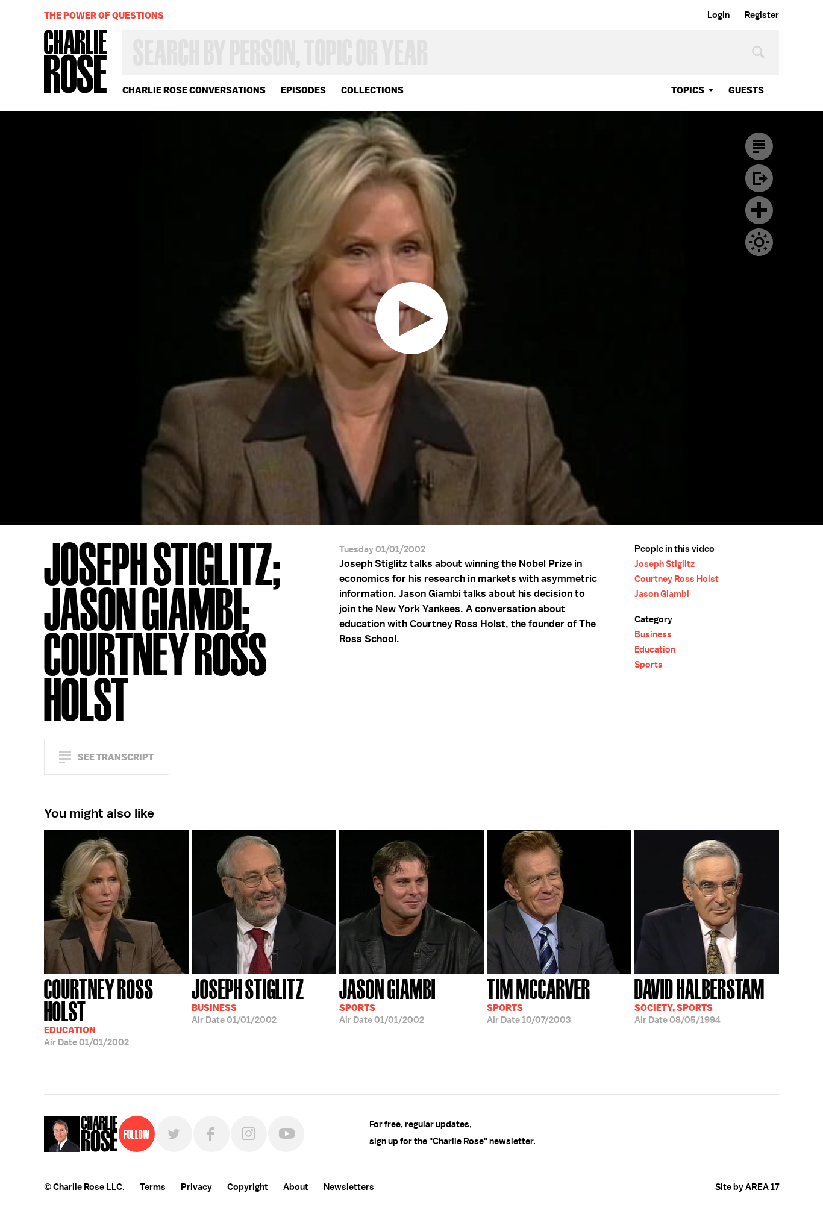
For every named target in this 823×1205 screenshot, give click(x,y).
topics (687, 90)
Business (653, 634)
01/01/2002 (99, 1011)
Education (654, 649)
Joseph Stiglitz (664, 564)
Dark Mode (759, 242)
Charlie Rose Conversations (194, 90)
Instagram (249, 1134)
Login (718, 15)
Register (762, 15)
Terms (153, 1187)
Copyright (247, 1187)
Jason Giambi (661, 594)
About (295, 1187)
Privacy (196, 1187)
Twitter (174, 1134)
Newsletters (349, 1187)
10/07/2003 (538, 1000)
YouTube (286, 1134)
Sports (648, 665)
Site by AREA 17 (747, 1187)
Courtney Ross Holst (676, 579)
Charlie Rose (76, 62)
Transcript (759, 146)
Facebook (211, 1134)
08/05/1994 (699, 1000)
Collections (372, 90)
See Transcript (116, 757)
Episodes (303, 90)
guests (746, 90)
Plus (759, 210)
